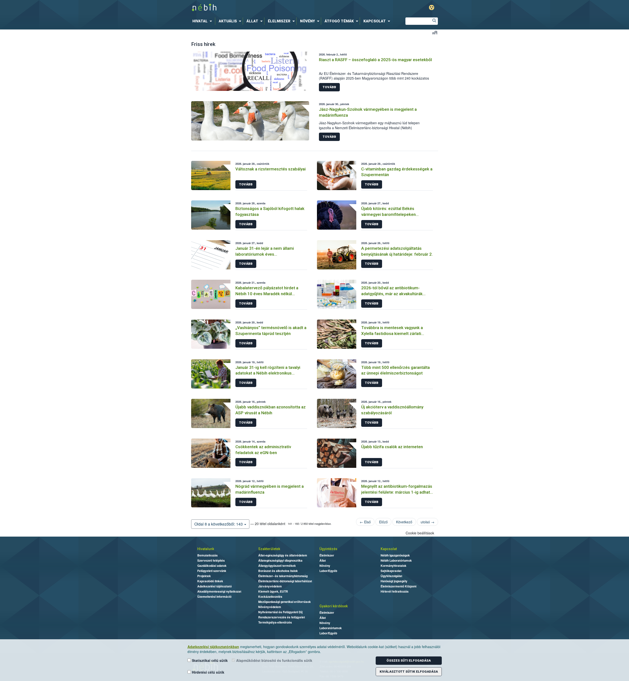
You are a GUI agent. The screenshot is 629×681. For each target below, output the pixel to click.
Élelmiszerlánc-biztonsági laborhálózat (285, 581)
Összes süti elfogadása (408, 660)
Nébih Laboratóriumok (396, 560)
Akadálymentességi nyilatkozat (219, 591)
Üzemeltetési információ (214, 596)
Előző (383, 521)
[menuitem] (203, 21)
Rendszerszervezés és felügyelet (281, 617)
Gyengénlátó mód (431, 7)
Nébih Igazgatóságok (395, 555)
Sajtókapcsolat (391, 571)
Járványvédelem (270, 586)
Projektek (204, 576)
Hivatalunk (205, 549)
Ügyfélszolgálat (391, 576)
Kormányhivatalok (393, 565)
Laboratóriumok (330, 628)
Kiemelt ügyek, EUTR (273, 591)
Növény (324, 565)
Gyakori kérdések (333, 606)
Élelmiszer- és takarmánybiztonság (283, 576)
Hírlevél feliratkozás (395, 591)
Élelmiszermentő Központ (398, 586)
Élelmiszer (326, 555)
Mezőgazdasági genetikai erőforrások (284, 601)
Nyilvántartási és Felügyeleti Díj (280, 612)
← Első (365, 521)
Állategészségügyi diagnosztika (280, 560)
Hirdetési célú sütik (207, 672)
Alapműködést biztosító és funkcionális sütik (273, 660)
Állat (322, 560)
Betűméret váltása (435, 32)
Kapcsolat (389, 549)
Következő (404, 521)
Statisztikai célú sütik (209, 660)
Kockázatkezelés (270, 596)
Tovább (329, 87)
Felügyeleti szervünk (211, 571)
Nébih (262, 7)
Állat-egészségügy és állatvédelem (282, 555)
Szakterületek (269, 549)
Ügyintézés (328, 549)
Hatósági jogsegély (394, 581)
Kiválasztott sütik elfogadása (409, 671)
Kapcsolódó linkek (210, 581)
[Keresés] (434, 21)
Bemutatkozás (207, 555)
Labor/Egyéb (328, 571)
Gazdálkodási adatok (212, 565)
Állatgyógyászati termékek (277, 565)
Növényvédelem (269, 607)
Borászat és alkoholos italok (278, 571)
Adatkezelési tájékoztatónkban (213, 646)
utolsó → (427, 521)
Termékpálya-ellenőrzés (275, 622)
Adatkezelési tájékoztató (214, 586)
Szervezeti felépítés (211, 560)
